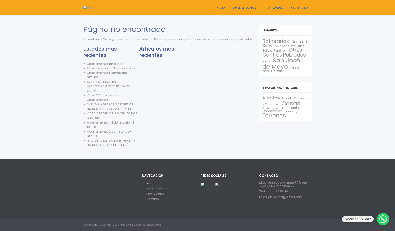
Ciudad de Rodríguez (289, 46)
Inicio (220, 8)
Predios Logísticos (295, 111)
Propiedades (273, 8)
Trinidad (295, 67)
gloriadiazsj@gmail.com (285, 197)
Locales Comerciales (281, 109)
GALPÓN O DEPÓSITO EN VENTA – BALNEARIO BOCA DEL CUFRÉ (111, 142)
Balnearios (275, 41)
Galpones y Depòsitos (274, 108)
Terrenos (274, 115)
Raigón (266, 61)
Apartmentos (276, 98)
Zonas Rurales (273, 71)
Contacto (299, 8)
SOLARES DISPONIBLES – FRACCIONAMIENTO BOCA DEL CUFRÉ (109, 86)
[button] (383, 219)
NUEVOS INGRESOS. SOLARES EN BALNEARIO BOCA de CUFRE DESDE (112, 106)
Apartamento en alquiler (106, 63)
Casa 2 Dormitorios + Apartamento (103, 97)
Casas (290, 103)
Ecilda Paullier (274, 50)
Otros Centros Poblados (284, 52)
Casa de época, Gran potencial (111, 68)
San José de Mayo (281, 63)
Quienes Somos (244, 8)
